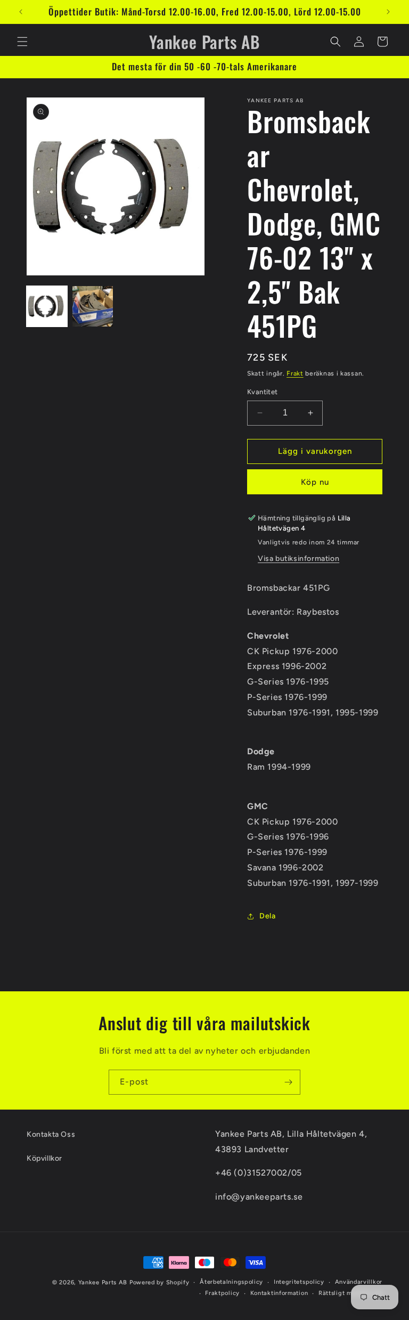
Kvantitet (262, 392)
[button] (22, 41)
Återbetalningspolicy (231, 1281)
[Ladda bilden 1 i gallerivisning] (47, 306)
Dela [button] (267, 915)
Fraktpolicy (222, 1293)
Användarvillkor (359, 1281)
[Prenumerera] (288, 1082)
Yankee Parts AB (103, 1282)
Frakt (295, 373)
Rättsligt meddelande (350, 1293)
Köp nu (315, 482)
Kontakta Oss (51, 1134)
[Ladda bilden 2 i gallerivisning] (92, 306)
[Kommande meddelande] (388, 11)
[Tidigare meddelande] (20, 11)
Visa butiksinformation (298, 558)
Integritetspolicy (299, 1281)
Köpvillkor (44, 1158)
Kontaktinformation (279, 1293)
